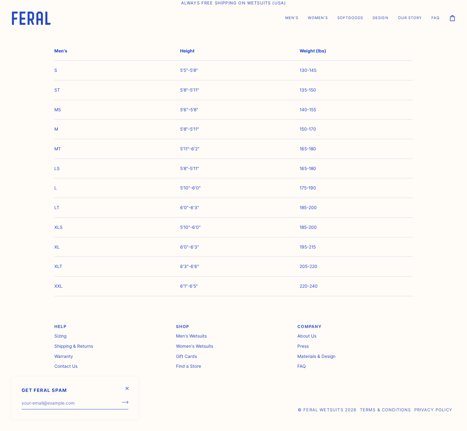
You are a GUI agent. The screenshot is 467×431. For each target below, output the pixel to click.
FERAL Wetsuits (323, 409)
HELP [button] (60, 326)
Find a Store (188, 366)
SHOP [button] (182, 326)
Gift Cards (186, 356)
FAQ (301, 366)
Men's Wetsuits (191, 336)
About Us (306, 336)
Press (303, 346)
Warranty (63, 356)
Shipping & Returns (73, 346)
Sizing (60, 336)
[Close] (130, 385)
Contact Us (66, 366)
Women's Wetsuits (194, 346)
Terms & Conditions (385, 409)
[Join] (123, 402)
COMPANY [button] (309, 326)
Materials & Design (316, 356)
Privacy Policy (433, 409)
